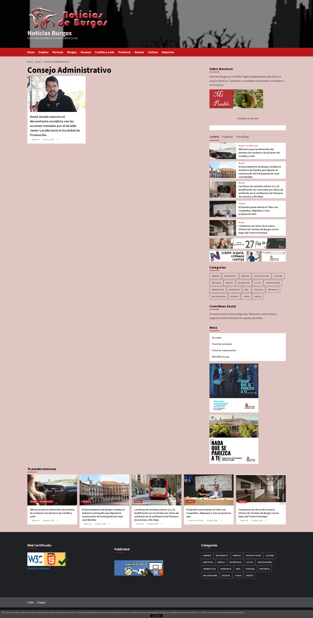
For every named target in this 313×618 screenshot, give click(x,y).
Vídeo (30, 602)
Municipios (234, 290)
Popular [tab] (227, 136)
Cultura (153, 52)
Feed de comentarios (224, 350)
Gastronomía (273, 283)
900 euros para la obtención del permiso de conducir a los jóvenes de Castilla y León (259, 153)
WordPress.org (220, 356)
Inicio (31, 52)
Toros (246, 296)
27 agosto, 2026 (212, 520)
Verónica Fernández (195, 520)
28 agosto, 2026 (48, 520)
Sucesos (86, 52)
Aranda (139, 52)
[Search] (284, 52)
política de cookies (198, 612)
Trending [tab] (242, 136)
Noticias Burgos (49, 33)
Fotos (258, 283)
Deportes (168, 52)
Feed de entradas (222, 343)
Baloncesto (230, 276)
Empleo (43, 52)
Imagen (41, 602)
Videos (257, 296)
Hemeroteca (218, 290)
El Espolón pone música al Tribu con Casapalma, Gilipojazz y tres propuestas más (258, 211)
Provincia (124, 52)
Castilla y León (104, 52)
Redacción (36, 139)
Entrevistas (244, 283)
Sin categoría (218, 296)
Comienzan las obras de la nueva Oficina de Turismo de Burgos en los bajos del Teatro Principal (258, 229)
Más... (246, 290)
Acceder (217, 337)
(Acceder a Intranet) (38, 568)
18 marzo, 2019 (48, 139)
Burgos (71, 52)
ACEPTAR (156, 616)
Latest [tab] (214, 136)
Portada (57, 52)
